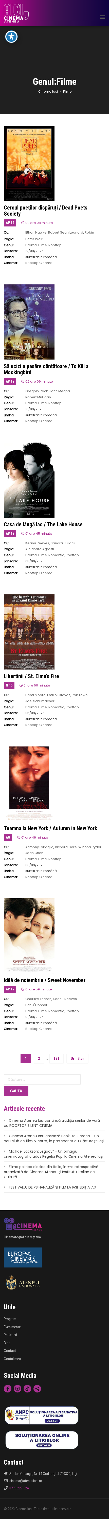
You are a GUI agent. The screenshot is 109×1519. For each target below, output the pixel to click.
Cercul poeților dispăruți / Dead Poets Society (45, 210)
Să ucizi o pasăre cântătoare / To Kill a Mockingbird (46, 369)
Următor (77, 1058)
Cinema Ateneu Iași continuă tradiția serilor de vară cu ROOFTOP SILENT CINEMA (52, 1123)
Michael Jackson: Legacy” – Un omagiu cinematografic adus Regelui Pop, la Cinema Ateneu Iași (53, 1154)
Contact (10, 1350)
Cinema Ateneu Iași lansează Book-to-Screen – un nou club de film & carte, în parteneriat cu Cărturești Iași (54, 1138)
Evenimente (12, 1327)
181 (56, 1058)
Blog (7, 1343)
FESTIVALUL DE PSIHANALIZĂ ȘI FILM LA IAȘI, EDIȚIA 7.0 (52, 1187)
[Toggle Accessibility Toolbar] (11, 37)
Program (10, 1319)
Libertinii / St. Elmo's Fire (31, 676)
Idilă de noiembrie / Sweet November (44, 980)
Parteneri (10, 1335)
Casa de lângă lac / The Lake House (43, 524)
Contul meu (12, 1359)
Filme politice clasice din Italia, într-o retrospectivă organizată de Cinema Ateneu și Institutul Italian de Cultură (51, 1171)
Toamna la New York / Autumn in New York (50, 828)
